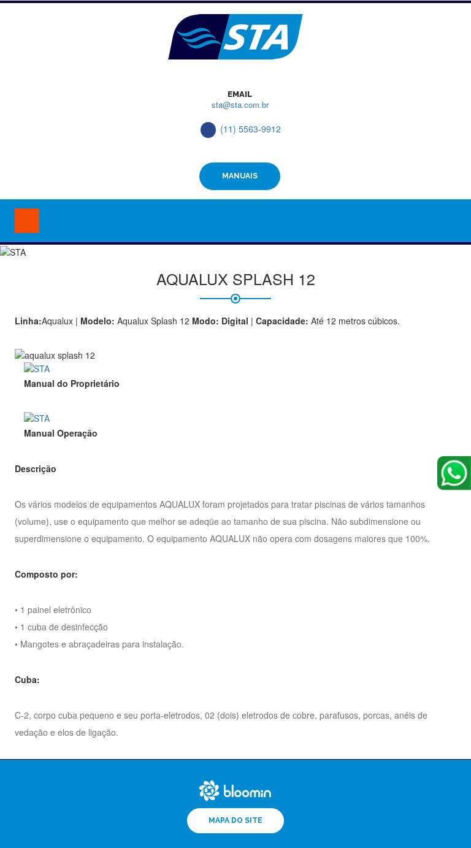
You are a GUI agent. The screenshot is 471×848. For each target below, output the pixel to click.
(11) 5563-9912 (250, 129)
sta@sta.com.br (240, 104)
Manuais (240, 176)
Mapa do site (235, 820)
